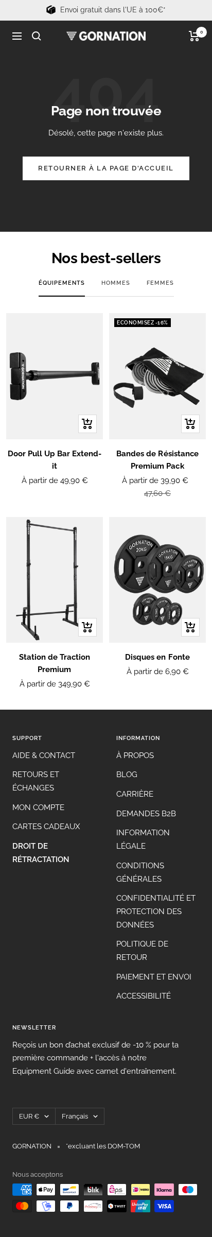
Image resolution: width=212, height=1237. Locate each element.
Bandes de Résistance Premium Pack (157, 460)
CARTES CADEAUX (46, 826)
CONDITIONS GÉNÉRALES (140, 872)
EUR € (29, 1116)
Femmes (160, 283)
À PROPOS (135, 755)
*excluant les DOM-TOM (103, 1146)
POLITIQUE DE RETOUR (142, 950)
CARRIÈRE (134, 794)
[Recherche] (36, 36)
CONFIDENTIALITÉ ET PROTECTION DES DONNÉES (156, 911)
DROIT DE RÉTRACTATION (40, 852)
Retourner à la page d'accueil (106, 168)
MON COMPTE (38, 807)
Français (75, 1116)
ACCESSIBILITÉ (143, 996)
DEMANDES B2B (146, 813)
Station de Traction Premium (54, 663)
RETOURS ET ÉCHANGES (35, 781)
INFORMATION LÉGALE (143, 839)
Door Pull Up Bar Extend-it (54, 460)
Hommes (115, 283)
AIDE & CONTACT (43, 755)
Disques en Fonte (157, 657)
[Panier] (194, 36)
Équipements (62, 283)
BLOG (126, 774)
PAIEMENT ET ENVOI (153, 977)
